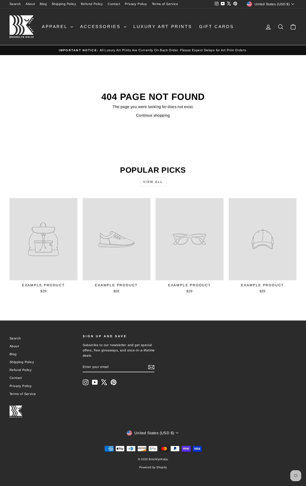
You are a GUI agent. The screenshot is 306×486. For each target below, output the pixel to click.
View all (153, 181)
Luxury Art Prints (162, 26)
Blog (43, 4)
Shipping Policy (64, 4)
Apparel (55, 26)
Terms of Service (165, 4)
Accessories (101, 26)
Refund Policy (92, 4)
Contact (114, 4)
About (30, 4)
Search (15, 4)
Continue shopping (153, 115)
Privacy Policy (136, 4)
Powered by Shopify (153, 467)
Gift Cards (216, 26)
